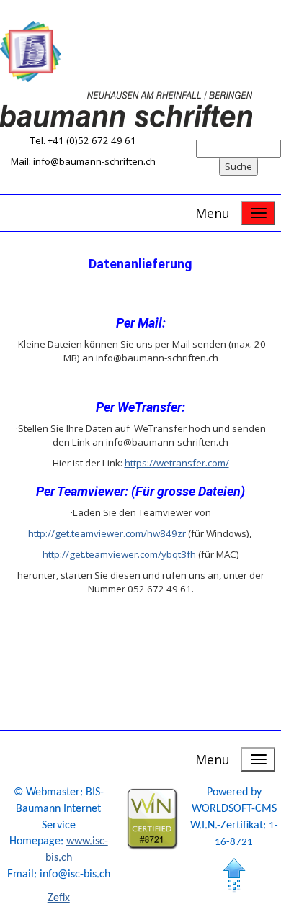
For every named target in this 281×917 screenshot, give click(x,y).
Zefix (59, 898)
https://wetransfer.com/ (177, 462)
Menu (212, 213)
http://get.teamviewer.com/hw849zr (107, 533)
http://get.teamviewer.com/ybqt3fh (119, 554)
